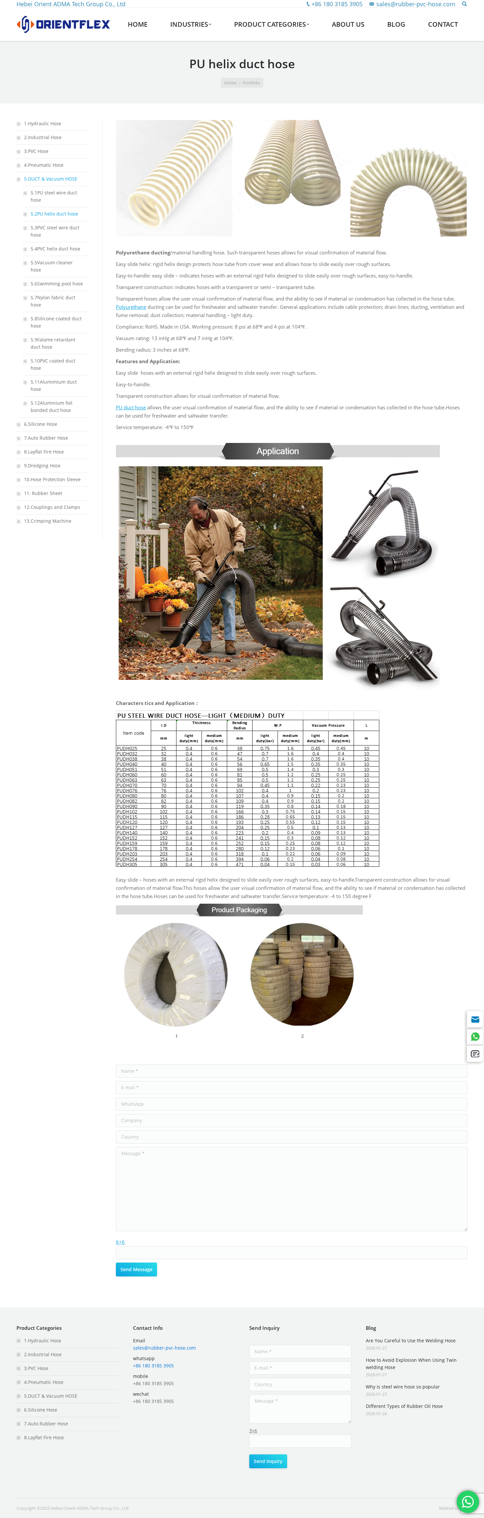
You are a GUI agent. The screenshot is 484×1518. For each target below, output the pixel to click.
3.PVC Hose (36, 151)
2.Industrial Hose (43, 137)
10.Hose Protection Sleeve (52, 479)
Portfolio (251, 83)
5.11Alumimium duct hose (54, 385)
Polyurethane (131, 307)
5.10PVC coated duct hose (53, 364)
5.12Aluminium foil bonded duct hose (51, 406)
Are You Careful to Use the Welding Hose (411, 1340)
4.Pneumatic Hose (44, 165)
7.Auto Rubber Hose (46, 438)
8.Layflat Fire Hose (44, 452)
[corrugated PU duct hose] (291, 178)
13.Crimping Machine (47, 521)
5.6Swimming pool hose (57, 283)
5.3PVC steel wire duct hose (55, 231)
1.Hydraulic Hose (42, 123)
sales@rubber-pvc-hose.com (415, 4)
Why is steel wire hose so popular (403, 1387)
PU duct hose (131, 407)
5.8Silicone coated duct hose (56, 322)
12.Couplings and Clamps (52, 507)
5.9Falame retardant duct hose (53, 343)
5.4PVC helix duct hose (55, 249)
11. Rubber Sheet (43, 493)
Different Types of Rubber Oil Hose (404, 1406)
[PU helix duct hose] (174, 178)
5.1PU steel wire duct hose (54, 196)
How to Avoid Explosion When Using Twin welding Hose (411, 1363)
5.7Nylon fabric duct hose (53, 301)
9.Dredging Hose (42, 465)
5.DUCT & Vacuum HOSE (50, 179)
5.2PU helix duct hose (54, 214)
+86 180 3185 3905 (337, 4)
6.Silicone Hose (40, 424)
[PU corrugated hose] (409, 178)
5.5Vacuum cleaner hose (52, 266)
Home (230, 83)
